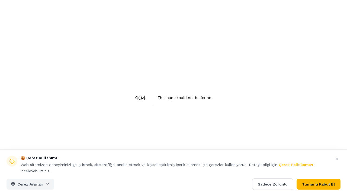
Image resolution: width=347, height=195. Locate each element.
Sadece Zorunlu (273, 184)
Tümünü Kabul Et (318, 184)
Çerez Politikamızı (296, 164)
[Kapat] (336, 159)
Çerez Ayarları (30, 184)
